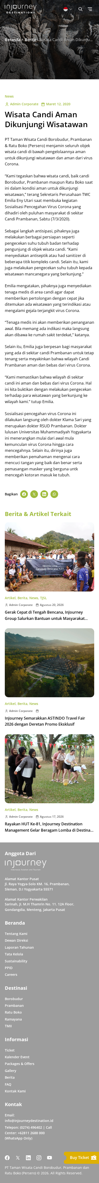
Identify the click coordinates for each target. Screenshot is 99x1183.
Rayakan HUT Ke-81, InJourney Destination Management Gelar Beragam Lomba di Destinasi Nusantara (49, 830)
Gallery (10, 1070)
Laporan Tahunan (19, 947)
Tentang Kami (16, 933)
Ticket (10, 1050)
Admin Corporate (24, 104)
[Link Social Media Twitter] (17, 1157)
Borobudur (14, 998)
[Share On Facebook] (24, 494)
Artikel (10, 598)
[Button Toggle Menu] (90, 9)
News (9, 96)
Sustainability (16, 961)
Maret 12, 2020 (58, 104)
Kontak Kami (15, 1091)
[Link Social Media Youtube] (49, 1157)
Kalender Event (17, 1057)
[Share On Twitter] (34, 494)
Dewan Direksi (16, 940)
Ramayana (13, 1019)
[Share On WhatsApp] (54, 494)
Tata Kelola (14, 954)
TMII (8, 1026)
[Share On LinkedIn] (44, 494)
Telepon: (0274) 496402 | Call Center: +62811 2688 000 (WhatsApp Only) (28, 1132)
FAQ (8, 1084)
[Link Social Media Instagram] (39, 1157)
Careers (11, 974)
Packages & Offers (19, 1063)
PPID (8, 967)
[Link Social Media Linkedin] (28, 1157)
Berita (22, 598)
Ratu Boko (13, 1012)
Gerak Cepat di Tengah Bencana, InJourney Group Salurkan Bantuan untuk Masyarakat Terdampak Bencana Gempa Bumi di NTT (45, 618)
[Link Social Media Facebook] (7, 1157)
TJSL (43, 598)
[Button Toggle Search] (80, 9)
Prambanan (14, 1005)
